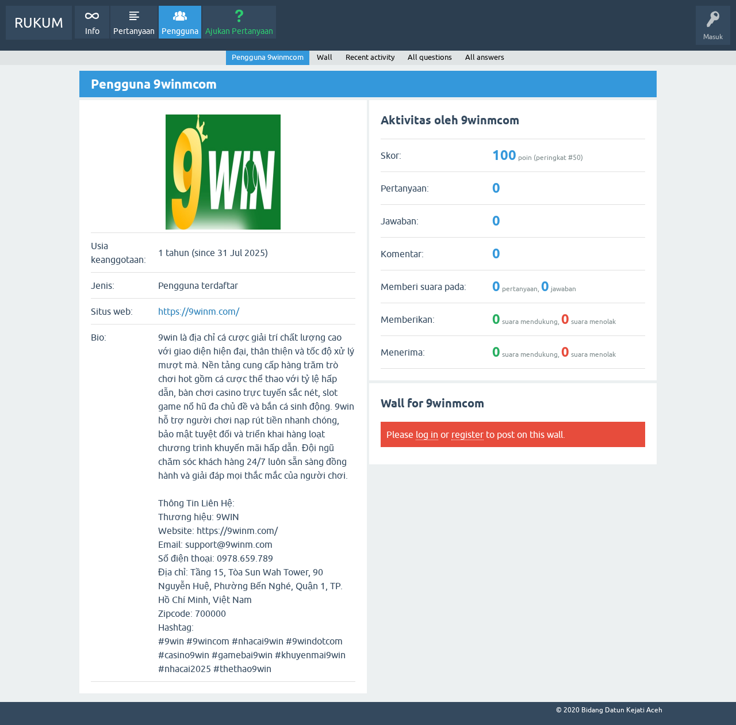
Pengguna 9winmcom (268, 57)
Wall (324, 57)
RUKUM (38, 22)
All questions (430, 57)
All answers (484, 57)
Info (92, 31)
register (467, 434)
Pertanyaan (134, 31)
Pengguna (180, 31)
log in (427, 434)
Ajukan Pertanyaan (239, 31)
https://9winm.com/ (198, 311)
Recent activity (370, 57)
